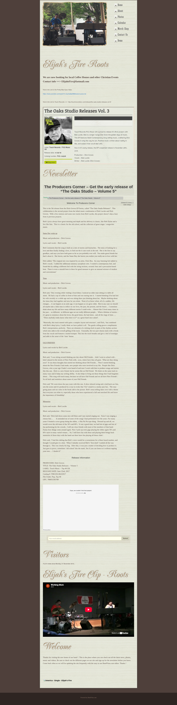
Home (120, 5)
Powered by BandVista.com (88, 697)
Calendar (122, 22)
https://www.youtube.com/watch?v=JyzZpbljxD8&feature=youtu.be (64, 94)
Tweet (45, 197)
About (120, 11)
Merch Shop (123, 28)
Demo (120, 40)
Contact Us (123, 34)
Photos (121, 17)
